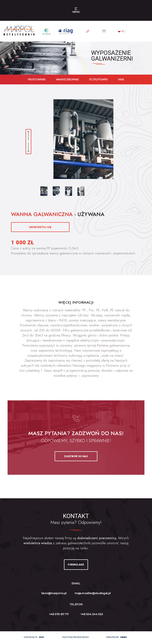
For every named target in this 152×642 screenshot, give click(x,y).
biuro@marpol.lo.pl (54, 593)
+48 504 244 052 (91, 614)
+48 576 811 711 (59, 614)
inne (121, 79)
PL (123, 31)
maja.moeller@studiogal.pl (93, 593)
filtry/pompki (98, 79)
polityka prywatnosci (75, 637)
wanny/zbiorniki (67, 79)
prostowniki (37, 79)
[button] (28, 136)
